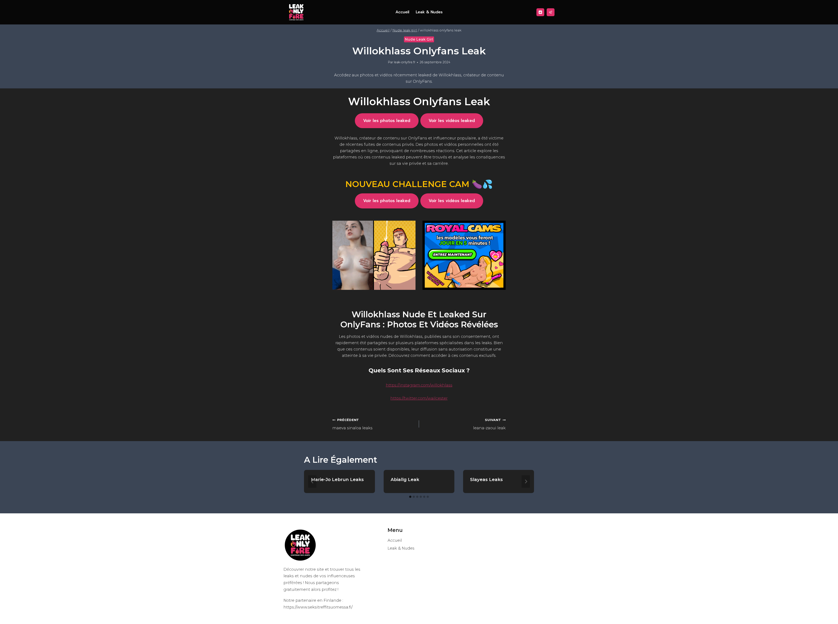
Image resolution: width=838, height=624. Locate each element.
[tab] (410, 497)
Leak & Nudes (429, 12)
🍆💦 (419, 184)
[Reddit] (540, 12)
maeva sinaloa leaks (352, 424)
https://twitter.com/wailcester (419, 398)
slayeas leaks (486, 479)
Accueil (402, 12)
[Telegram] (551, 12)
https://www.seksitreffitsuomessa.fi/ (318, 607)
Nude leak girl (419, 39)
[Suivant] (526, 481)
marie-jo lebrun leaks (337, 479)
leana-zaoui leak (489, 424)
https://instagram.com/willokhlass (419, 385)
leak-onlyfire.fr (404, 62)
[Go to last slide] (312, 481)
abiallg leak (405, 479)
